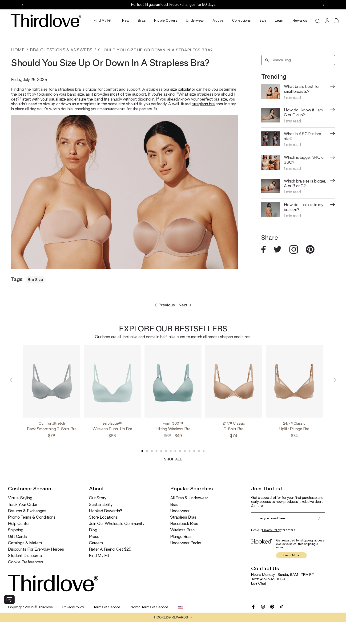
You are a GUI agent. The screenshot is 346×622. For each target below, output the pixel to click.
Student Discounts (25, 555)
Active (218, 20)
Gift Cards (17, 536)
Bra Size (35, 279)
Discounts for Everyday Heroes (36, 549)
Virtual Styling (20, 498)
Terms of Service (106, 607)
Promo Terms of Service (149, 607)
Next (183, 305)
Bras (142, 20)
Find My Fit (103, 20)
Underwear (195, 20)
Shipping (15, 530)
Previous (167, 305)
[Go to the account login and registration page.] (327, 20)
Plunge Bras (181, 536)
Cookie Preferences (25, 562)
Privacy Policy (271, 530)
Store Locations (103, 517)
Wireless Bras (182, 530)
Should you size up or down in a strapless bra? (155, 50)
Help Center (19, 523)
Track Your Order (22, 504)
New (125, 20)
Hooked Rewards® (105, 511)
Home (18, 50)
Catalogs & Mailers (25, 543)
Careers (96, 543)
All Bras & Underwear (189, 498)
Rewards (300, 20)
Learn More (291, 555)
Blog (93, 530)
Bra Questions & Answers (61, 50)
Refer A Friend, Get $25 (110, 549)
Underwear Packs (185, 543)
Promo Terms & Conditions (32, 517)
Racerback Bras (184, 523)
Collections (241, 20)
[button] (173, 617)
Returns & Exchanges (27, 511)
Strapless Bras (183, 517)
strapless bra (203, 103)
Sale (262, 20)
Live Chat (258, 583)
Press (94, 536)
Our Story (97, 498)
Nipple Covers (165, 20)
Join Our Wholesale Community (116, 523)
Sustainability (101, 504)
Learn (279, 20)
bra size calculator (179, 89)
